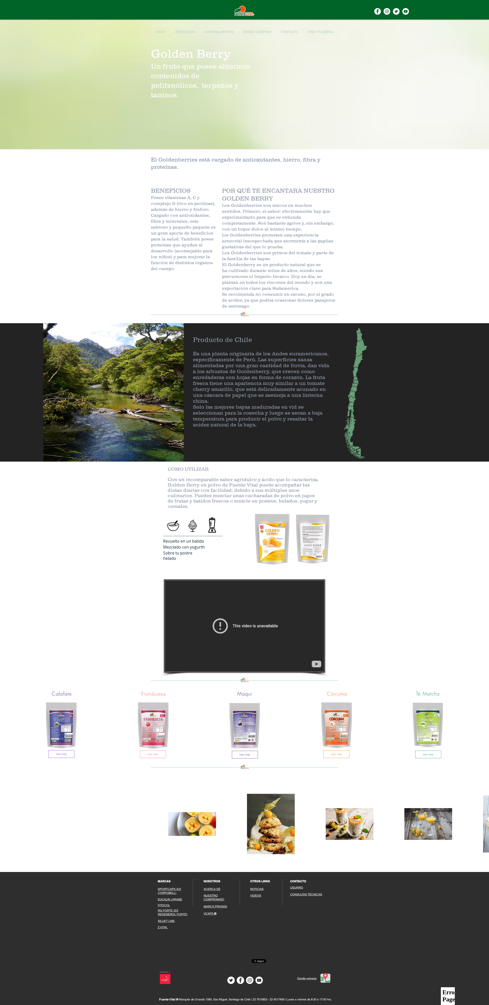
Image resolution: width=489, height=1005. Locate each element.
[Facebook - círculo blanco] (240, 980)
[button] (219, 30)
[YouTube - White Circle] (405, 11)
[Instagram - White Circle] (387, 11)
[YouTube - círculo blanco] (259, 980)
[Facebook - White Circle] (377, 11)
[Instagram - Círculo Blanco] (249, 980)
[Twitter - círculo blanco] (396, 11)
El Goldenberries (174, 160)
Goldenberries (245, 234)
